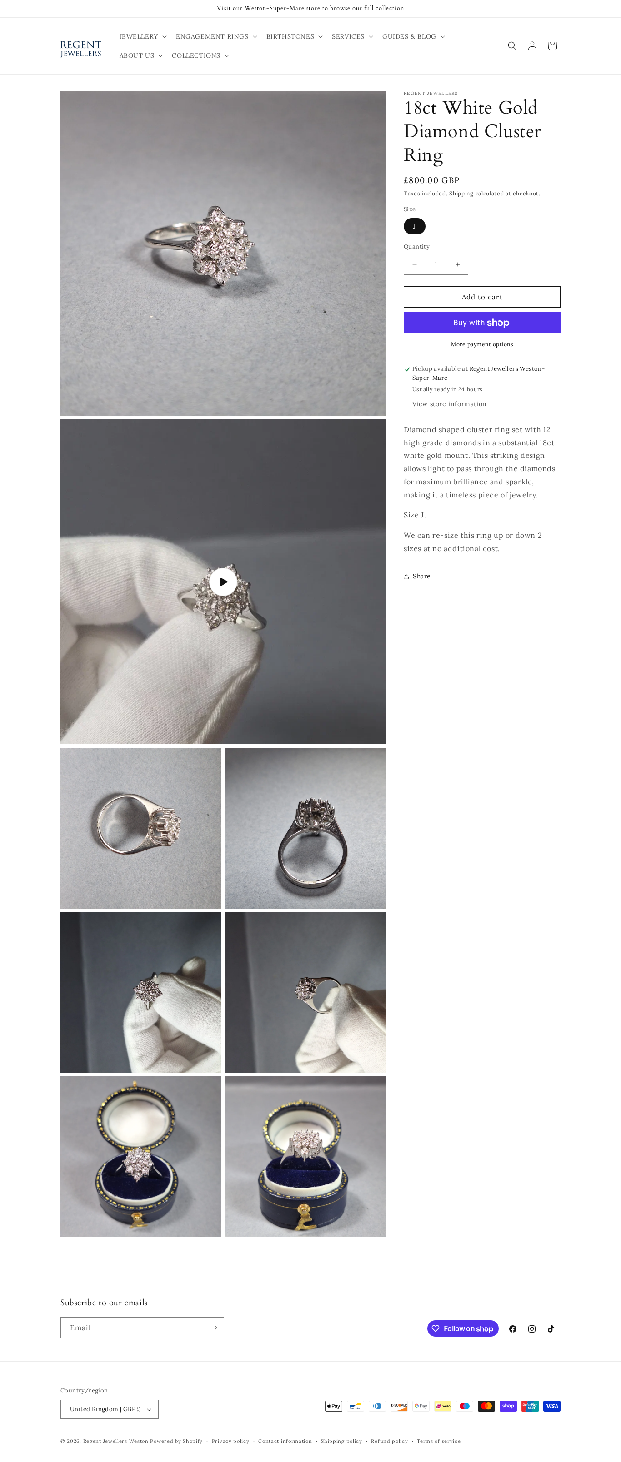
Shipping (461, 193)
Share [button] (422, 576)
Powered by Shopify (176, 1441)
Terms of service (439, 1441)
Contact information (285, 1441)
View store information (449, 404)
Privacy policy (231, 1441)
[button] (142, 36)
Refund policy (389, 1441)
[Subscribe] (214, 1327)
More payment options (482, 344)
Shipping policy (341, 1441)
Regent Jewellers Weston (116, 1441)
